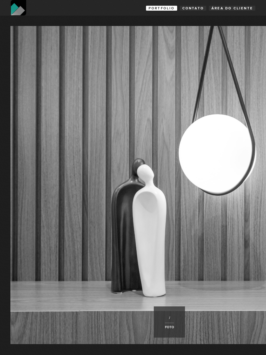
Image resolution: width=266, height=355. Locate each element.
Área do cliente (232, 8)
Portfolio (162, 8)
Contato (193, 8)
